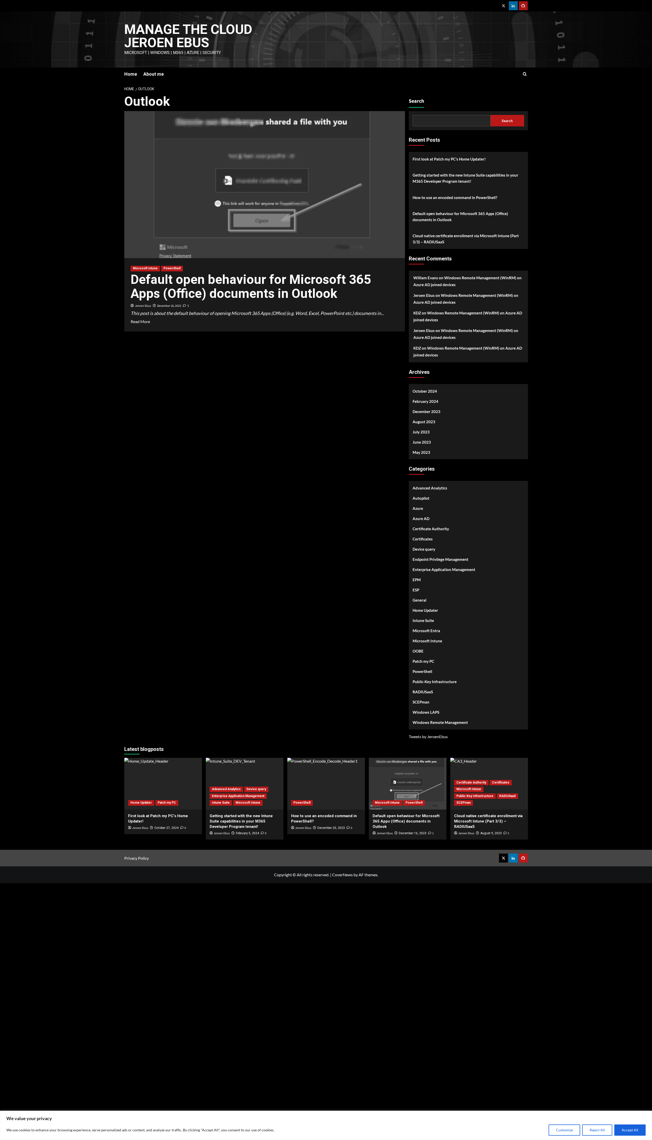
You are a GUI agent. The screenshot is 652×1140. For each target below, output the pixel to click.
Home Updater (425, 610)
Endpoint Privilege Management (440, 559)
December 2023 (426, 411)
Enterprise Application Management (444, 569)
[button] (525, 74)
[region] (326, 1125)
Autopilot (421, 498)
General (419, 600)
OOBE (418, 651)
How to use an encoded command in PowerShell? (455, 197)
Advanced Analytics (430, 488)
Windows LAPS (426, 712)
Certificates (423, 539)
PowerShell (172, 268)
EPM (417, 579)
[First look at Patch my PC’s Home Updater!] (163, 784)
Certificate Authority (431, 528)
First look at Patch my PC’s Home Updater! (449, 159)
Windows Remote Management (440, 722)
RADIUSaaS (423, 692)
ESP (416, 590)
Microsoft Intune (145, 268)
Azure (418, 508)
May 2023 (421, 452)
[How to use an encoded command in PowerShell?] (326, 784)
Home (130, 74)
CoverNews (342, 874)
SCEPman (421, 702)
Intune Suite (423, 620)
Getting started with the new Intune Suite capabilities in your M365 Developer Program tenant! (465, 178)
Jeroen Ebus (143, 306)
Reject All (597, 1130)
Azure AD (421, 518)
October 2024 (425, 391)
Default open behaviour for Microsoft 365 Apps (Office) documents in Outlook (251, 286)
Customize (564, 1130)
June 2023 (422, 442)
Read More (140, 322)
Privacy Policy (136, 858)
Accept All (630, 1130)
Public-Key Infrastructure (435, 681)
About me (153, 74)
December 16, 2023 (169, 306)
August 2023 (424, 421)
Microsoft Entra (426, 630)
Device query (424, 549)
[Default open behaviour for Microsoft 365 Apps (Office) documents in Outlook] (407, 784)
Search (416, 101)
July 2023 (421, 432)
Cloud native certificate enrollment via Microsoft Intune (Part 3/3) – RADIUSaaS (466, 238)
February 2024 (425, 401)
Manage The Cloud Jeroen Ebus (188, 36)
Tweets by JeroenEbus (428, 736)
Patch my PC (423, 661)
